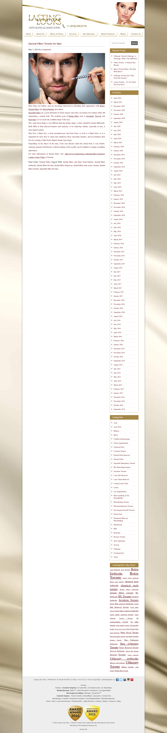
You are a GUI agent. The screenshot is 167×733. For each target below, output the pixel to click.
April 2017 (117, 284)
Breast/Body (88, 696)
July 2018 (117, 223)
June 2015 (117, 373)
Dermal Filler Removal (122, 455)
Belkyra (116, 431)
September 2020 (119, 118)
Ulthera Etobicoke (133, 655)
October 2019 (118, 163)
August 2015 (118, 365)
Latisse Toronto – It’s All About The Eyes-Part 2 (125, 83)
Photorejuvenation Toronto (117, 636)
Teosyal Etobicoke (117, 651)
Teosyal (98, 116)
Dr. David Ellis (82, 688)
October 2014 (118, 405)
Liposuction (97, 696)
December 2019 (119, 154)
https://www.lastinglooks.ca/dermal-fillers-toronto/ (84, 153)
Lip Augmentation (120, 491)
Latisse (116, 487)
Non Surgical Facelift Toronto (124, 510)
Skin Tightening (119, 541)
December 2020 (119, 106)
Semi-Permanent (83, 690)
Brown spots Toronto (117, 582)
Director (58, 688)
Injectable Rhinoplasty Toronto (124, 463)
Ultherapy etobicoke (124, 658)
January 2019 (118, 199)
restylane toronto (132, 636)
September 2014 (119, 409)
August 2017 (118, 268)
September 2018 (119, 215)
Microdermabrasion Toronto (123, 506)
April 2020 (117, 138)
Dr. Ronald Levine (94, 688)
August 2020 (118, 122)
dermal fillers (73, 116)
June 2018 (117, 227)
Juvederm (90, 116)
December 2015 (119, 348)
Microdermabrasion (108, 698)
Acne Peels (117, 427)
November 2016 (119, 304)
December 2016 (119, 300)
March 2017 (118, 288)
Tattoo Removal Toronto (129, 647)
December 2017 (119, 251)
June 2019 (117, 179)
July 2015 (117, 369)
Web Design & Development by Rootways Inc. (83, 725)
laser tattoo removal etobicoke (127, 610)
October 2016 (118, 308)
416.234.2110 (82, 679)
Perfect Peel (118, 514)
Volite (116, 557)
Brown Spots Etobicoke (131, 578)
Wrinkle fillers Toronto (121, 671)
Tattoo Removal (89, 701)
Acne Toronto (125, 570)
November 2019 (119, 158)
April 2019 (117, 187)
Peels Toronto (130, 629)
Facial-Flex (96, 693)
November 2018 (119, 207)
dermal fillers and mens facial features (78, 162)
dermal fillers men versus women (86, 165)
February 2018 (119, 243)
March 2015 (118, 385)
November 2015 (119, 352)
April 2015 (117, 381)
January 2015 (118, 393)
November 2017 (119, 255)
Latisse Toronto (126, 618)
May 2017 (117, 280)
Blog (119, 701)
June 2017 (117, 276)
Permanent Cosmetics (77, 698)
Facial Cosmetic (76, 696)
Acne (115, 423)
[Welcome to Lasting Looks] (45, 15)
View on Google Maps (93, 679)
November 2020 (119, 110)
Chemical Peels (119, 447)
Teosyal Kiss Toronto (132, 651)
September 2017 (119, 264)
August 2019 (118, 171)
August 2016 (118, 316)
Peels (48, 701)
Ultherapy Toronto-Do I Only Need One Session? (124, 76)
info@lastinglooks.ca (108, 679)
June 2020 (117, 130)
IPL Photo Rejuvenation (122, 467)
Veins (53, 701)
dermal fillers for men (45, 165)
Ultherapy (117, 549)
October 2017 (118, 259)
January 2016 (118, 344)
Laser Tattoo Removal (121, 479)
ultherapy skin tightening (117, 663)
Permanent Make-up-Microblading (121, 519)
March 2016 (118, 336)
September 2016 (119, 312)
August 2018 (118, 219)
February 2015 (119, 389)
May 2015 (117, 377)
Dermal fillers (33, 109)
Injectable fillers (34, 112)
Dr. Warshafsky (107, 688)
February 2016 (119, 340)
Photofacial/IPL (77, 701)
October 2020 (118, 114)
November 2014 (119, 401)
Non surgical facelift (120, 629)
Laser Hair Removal (121, 475)
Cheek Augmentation (121, 443)
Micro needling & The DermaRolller (121, 496)
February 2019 (119, 195)
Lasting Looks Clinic (36, 157)
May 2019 (117, 183)
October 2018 (118, 211)
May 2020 (117, 134)
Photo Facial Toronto (130, 632)
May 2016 (117, 328)
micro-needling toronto (122, 625)
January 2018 (118, 247)
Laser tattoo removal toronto (122, 614)
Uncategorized (119, 553)
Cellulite (65, 698)
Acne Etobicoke (115, 570)
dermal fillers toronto (121, 592)
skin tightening (48, 109)
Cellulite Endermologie (122, 439)
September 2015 (119, 361)
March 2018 (118, 239)
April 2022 (117, 98)
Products (98, 701)
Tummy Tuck (106, 696)
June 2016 (117, 324)
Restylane (32, 119)
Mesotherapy (56, 698)
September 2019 (119, 167)
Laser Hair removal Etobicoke (122, 603)
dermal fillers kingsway (63, 165)
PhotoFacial (118, 524)
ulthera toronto (127, 667)
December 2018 (119, 203)
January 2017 (118, 296)
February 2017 (119, 292)
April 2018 (117, 235)
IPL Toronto (124, 596)
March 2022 (118, 102)
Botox (102, 105)
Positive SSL (83, 729)
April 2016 (117, 332)
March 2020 (118, 142)
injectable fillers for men (49, 168)
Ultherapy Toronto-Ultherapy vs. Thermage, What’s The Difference (125, 57)
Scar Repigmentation (93, 698)
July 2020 (117, 126)
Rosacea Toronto (119, 537)
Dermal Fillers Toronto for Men (44, 43)
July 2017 (117, 272)
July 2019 (117, 175)
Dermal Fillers (45, 162)
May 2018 (117, 231)
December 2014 (119, 397)
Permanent (94, 690)
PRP (115, 529)
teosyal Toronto (118, 654)
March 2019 (118, 191)
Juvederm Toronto (120, 471)
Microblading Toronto (121, 502)
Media (105, 701)
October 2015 (118, 356)
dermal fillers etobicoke (129, 589)
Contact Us (112, 701)
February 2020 (119, 146)
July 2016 (117, 320)
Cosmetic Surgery (120, 451)
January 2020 (118, 150)
